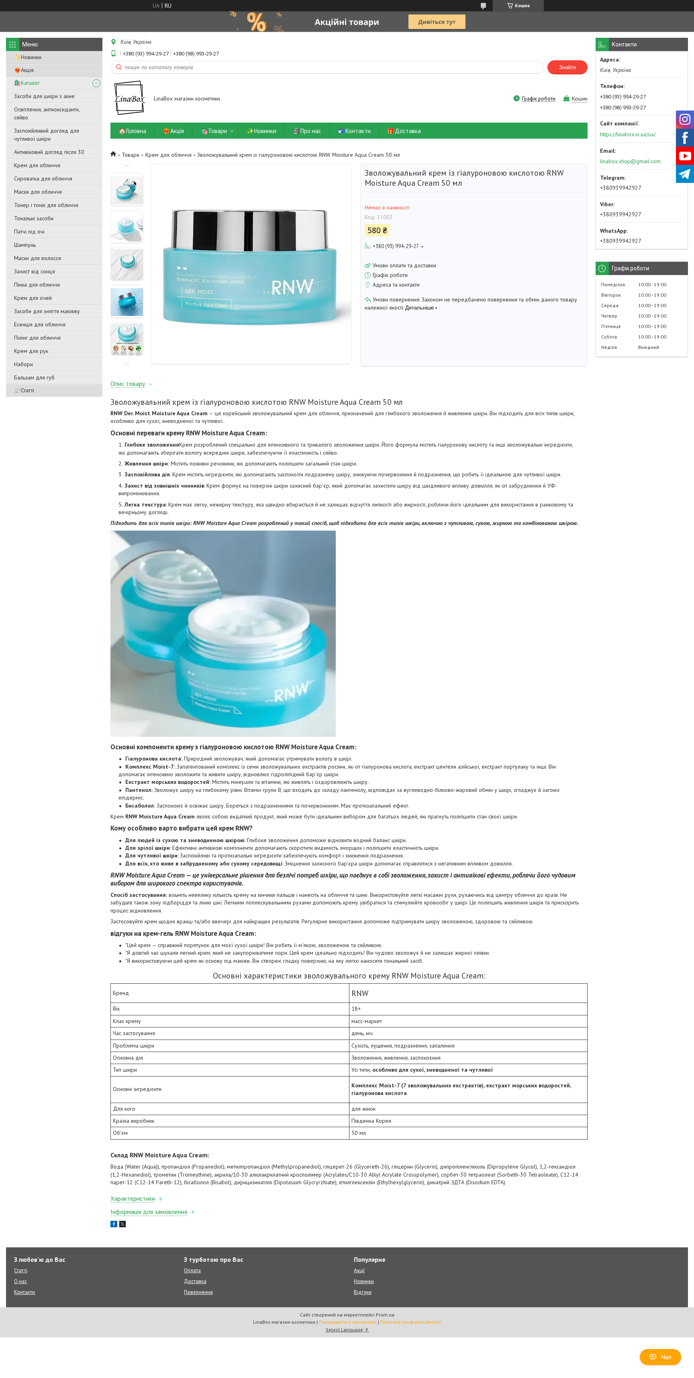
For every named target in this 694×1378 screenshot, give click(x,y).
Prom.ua (385, 1315)
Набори (23, 364)
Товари (130, 154)
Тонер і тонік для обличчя (46, 205)
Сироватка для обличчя (43, 178)
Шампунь (25, 244)
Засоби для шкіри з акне (44, 96)
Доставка (195, 1281)
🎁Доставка (404, 131)
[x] (122, 1225)
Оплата (192, 1270)
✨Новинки (27, 57)
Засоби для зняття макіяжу (47, 311)
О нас (20, 1281)
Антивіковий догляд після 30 (49, 152)
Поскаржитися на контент (348, 1322)
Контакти (24, 1292)
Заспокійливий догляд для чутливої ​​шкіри (46, 134)
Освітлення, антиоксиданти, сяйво (47, 113)
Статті (20, 1270)
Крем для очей (33, 297)
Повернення (198, 1292)
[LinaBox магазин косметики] (128, 99)
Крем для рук (31, 351)
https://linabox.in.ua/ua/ (628, 134)
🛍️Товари (213, 131)
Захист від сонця (34, 271)
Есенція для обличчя (39, 324)
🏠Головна (132, 131)
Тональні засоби (33, 218)
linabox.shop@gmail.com (630, 161)
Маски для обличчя (38, 191)
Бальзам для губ (34, 377)
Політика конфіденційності (410, 1322)
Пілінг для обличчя (37, 337)
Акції (359, 1270)
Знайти (567, 67)
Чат (666, 1357)
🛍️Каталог (27, 82)
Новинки (364, 1281)
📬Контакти (354, 131)
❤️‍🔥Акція (24, 70)
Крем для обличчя (37, 165)
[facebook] (113, 1225)
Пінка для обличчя (37, 284)
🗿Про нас (307, 131)
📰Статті (24, 390)
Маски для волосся (37, 258)
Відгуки (362, 1292)
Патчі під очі (29, 231)
